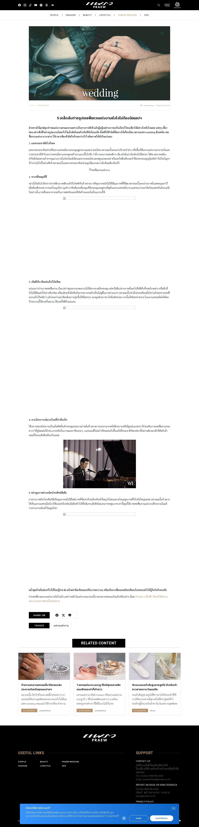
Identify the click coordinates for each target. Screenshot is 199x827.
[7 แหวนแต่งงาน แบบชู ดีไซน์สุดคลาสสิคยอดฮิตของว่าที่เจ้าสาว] (99, 666)
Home (31, 105)
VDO (146, 15)
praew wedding (127, 15)
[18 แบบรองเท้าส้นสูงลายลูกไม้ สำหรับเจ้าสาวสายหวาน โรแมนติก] (155, 666)
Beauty (87, 15)
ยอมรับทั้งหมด (161, 818)
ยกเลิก (138, 818)
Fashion (71, 15)
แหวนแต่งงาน (61, 625)
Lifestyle (105, 15)
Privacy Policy (145, 801)
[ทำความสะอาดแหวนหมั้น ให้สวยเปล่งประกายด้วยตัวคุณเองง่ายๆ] (44, 666)
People (54, 15)
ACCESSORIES (43, 105)
